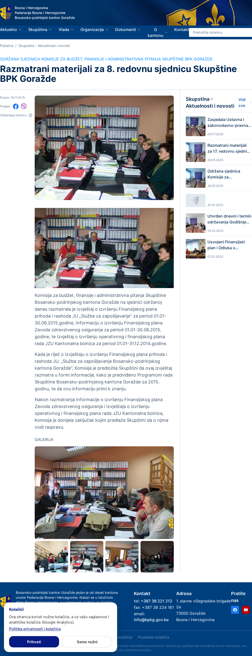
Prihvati (34, 642)
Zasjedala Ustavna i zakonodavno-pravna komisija (227, 122)
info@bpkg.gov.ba (151, 619)
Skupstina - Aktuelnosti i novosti (44, 46)
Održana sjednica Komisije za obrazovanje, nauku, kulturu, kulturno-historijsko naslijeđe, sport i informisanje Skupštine (226, 174)
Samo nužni (87, 642)
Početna (6, 46)
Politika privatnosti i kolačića (35, 629)
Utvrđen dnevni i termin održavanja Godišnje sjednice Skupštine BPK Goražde (229, 219)
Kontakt (181, 29)
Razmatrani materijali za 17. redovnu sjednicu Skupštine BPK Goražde (229, 148)
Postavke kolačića (153, 637)
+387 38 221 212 (156, 600)
